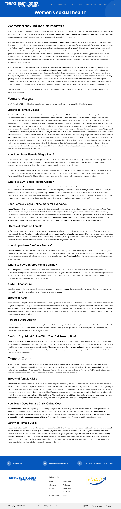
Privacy (109, 506)
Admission (62, 5)
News (65, 495)
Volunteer (67, 485)
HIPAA (85, 506)
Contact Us (67, 492)
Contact (113, 5)
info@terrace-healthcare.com (59, 463)
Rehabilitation (91, 5)
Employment (68, 488)
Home (53, 5)
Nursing (80, 5)
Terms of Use (97, 506)
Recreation (103, 5)
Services (72, 5)
